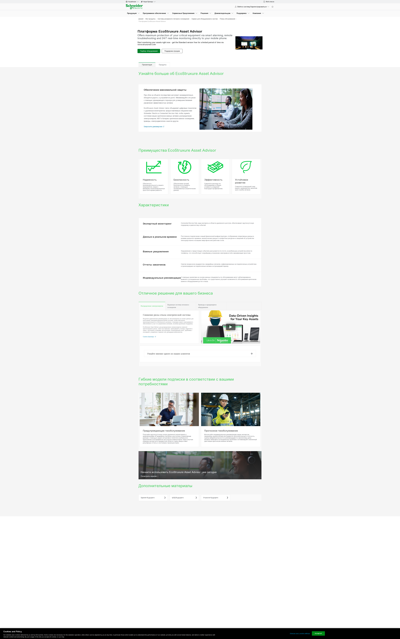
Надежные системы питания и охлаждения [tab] (178, 306)
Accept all (318, 633)
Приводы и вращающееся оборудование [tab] (207, 306)
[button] (163, 126)
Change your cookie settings (300, 633)
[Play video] (230, 327)
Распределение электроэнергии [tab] (152, 306)
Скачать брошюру (148, 336)
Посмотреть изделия (149, 476)
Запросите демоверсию (153, 127)
